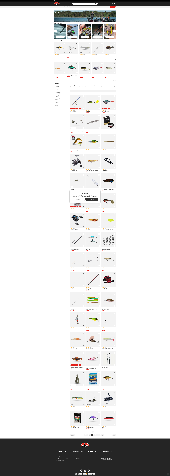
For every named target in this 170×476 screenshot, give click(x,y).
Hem (55, 8)
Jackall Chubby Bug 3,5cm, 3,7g (72, 75)
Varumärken (104, 6)
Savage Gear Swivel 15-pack (106, 249)
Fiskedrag (57, 89)
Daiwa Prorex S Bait (73, 309)
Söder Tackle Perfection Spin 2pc (97, 55)
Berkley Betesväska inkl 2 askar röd (107, 288)
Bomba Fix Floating (89, 190)
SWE (57, 0)
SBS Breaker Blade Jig (108, 55)
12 (94, 435)
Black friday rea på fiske (107, 464)
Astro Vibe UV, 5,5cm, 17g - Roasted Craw (108, 189)
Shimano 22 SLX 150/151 (74, 229)
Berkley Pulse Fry (88, 249)
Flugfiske (56, 99)
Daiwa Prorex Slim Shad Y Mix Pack (91, 309)
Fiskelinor (57, 90)
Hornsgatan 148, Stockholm (107, 458)
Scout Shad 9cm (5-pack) (83, 55)
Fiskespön (57, 86)
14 (99, 435)
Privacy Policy (88, 196)
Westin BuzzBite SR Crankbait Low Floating (108, 388)
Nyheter (100, 6)
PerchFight (57, 95)
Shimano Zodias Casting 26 (74, 249)
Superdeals (113, 6)
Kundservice (90, 456)
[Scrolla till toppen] (93, 432)
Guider (108, 6)
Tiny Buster (88, 229)
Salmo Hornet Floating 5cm (90, 427)
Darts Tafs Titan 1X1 (105, 367)
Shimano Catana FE (104, 407)
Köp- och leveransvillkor (79, 456)
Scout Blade (56, 55)
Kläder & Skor (69, 6)
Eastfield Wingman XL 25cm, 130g (75, 407)
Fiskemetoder (58, 8)
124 (102, 435)
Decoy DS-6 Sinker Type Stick (74, 427)
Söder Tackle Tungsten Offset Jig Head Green (77, 131)
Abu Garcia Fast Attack (89, 348)
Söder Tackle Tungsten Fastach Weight (76, 388)
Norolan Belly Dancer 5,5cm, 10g (91, 368)
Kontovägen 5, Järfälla (109, 459)
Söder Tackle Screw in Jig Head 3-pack (92, 407)
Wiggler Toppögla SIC (105, 170)
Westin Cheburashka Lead (90, 131)
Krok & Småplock (58, 92)
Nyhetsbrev (57, 458)
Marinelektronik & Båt (62, 6)
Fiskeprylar (56, 6)
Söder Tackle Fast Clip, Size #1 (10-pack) (72, 55)
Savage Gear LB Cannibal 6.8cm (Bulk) (107, 348)
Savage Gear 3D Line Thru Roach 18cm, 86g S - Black (77, 368)
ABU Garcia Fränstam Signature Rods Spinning (91, 289)
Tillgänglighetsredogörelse (60, 460)
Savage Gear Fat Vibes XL (106, 111)
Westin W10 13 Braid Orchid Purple (107, 131)
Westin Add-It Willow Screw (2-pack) (107, 229)
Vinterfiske (56, 105)
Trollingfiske (57, 102)
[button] (109, 1)
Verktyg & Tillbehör (59, 93)
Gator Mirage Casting (73, 111)
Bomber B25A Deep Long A (74, 348)
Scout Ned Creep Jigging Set (74, 150)
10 (89, 435)
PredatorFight (58, 98)
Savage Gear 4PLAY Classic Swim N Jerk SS (92, 170)
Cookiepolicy (58, 456)
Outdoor (73, 6)
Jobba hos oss (68, 456)
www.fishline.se (103, 462)
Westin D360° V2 (104, 427)
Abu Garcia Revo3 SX (73, 170)
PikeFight (57, 96)
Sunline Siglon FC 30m (89, 388)
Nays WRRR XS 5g (73, 189)
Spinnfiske (57, 83)
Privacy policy (78, 458)
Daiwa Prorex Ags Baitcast (74, 288)
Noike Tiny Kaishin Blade (105, 309)
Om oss (67, 458)
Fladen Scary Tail (88, 111)
